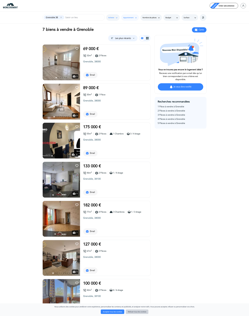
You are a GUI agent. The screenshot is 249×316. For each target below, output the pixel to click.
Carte (201, 30)
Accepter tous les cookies (112, 312)
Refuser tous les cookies (137, 312)
